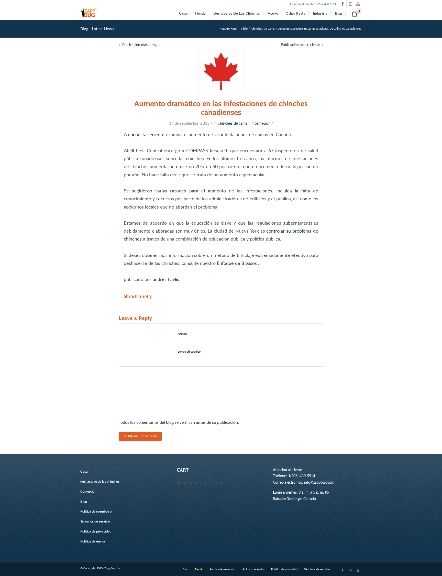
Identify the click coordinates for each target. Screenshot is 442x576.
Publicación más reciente (300, 45)
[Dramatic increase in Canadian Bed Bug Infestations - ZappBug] (221, 71)
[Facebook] (342, 4)
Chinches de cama (262, 28)
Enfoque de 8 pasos (237, 263)
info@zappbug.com (319, 482)
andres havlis (166, 279)
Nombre (182, 334)
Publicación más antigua (141, 45)
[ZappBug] (88, 13)
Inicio (244, 28)
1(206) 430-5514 (301, 476)
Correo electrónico (189, 351)
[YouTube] (358, 4)
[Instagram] (350, 4)
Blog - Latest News (97, 29)
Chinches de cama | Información (243, 123)
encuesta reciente (146, 134)
